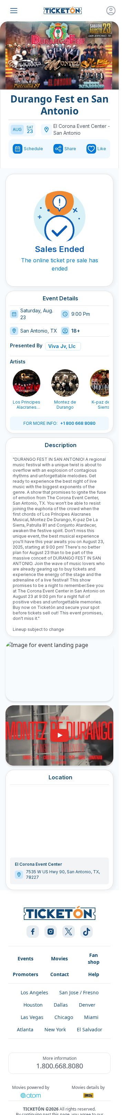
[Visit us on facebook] (33, 931)
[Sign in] (111, 10)
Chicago (63, 1017)
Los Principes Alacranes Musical (26, 404)
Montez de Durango (65, 404)
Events (25, 958)
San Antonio (67, 133)
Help (93, 974)
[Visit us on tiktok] (86, 931)
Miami (91, 1017)
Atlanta (25, 1029)
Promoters (25, 974)
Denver (87, 1005)
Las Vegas (32, 1017)
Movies (59, 958)
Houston (33, 1005)
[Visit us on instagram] (50, 931)
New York (55, 1029)
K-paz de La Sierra (104, 404)
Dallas (61, 1005)
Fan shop (94, 958)
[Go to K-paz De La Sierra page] (103, 383)
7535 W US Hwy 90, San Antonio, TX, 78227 (63, 874)
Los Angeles (34, 992)
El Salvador (89, 1029)
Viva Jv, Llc (62, 346)
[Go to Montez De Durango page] (65, 383)
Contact (59, 974)
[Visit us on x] (68, 931)
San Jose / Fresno (79, 992)
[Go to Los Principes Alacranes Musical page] (26, 383)
